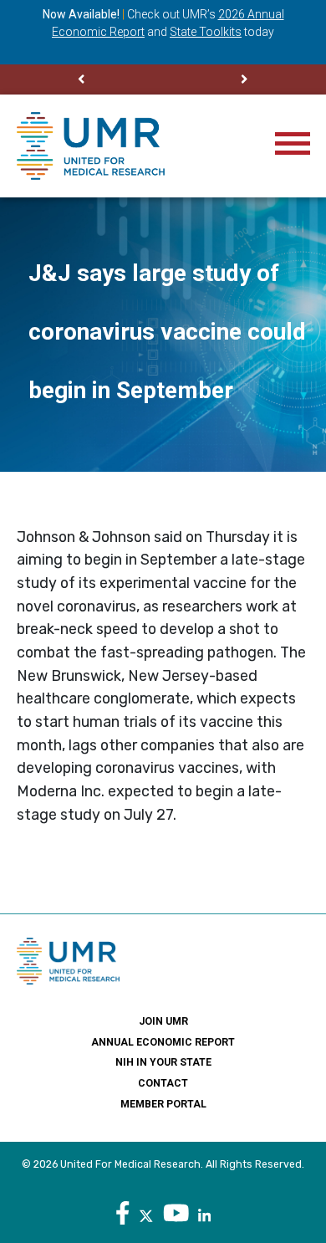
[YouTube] (176, 1214)
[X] (146, 1214)
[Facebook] (122, 1214)
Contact (163, 1083)
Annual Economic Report (163, 1042)
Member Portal (163, 1104)
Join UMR (163, 1021)
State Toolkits (206, 31)
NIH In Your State (163, 1062)
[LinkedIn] (204, 1214)
